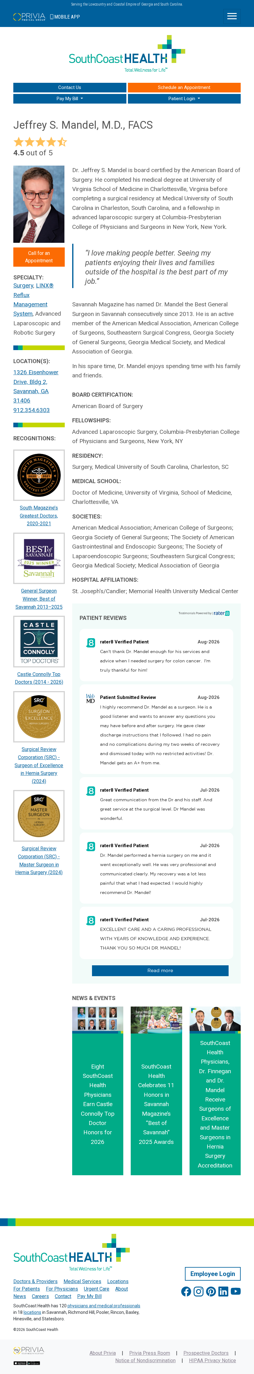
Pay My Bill (89, 1296)
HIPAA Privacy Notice (212, 1360)
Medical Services (82, 1281)
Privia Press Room (149, 1353)
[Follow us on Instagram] (199, 1291)
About (121, 1289)
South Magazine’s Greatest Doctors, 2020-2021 (39, 516)
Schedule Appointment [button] (184, 87)
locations (32, 1312)
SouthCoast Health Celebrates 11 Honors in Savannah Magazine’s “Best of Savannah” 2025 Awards (156, 1104)
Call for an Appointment (39, 257)
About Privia (103, 1353)
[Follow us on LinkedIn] (223, 1291)
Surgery (23, 285)
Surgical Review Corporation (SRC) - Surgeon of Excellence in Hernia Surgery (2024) (39, 765)
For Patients (26, 1289)
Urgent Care (96, 1289)
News (19, 1296)
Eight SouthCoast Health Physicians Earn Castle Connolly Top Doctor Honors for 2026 (98, 1104)
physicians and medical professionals (104, 1305)
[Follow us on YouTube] (236, 1291)
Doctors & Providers (35, 1281)
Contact (63, 1296)
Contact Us (69, 87)
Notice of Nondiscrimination (145, 1360)
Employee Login (212, 1274)
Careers (40, 1296)
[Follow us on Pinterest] (211, 1291)
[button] (69, 99)
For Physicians (62, 1289)
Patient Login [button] (182, 98)
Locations (118, 1281)
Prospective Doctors (206, 1353)
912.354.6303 (31, 410)
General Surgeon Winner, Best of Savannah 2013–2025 (39, 599)
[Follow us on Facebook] (186, 1291)
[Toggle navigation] (232, 16)
